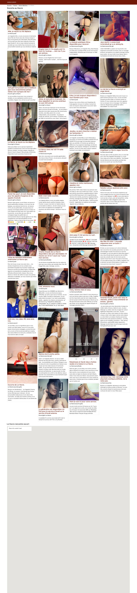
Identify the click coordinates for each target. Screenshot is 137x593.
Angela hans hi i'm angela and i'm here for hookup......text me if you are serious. (52, 51)
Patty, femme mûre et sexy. (80, 290)
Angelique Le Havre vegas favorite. (114, 150)
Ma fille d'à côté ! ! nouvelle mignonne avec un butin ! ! (111, 242)
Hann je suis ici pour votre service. (83, 402)
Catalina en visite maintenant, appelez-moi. (81, 184)
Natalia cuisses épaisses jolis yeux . (114, 188)
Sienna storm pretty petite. (49, 354)
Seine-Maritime (23, 5)
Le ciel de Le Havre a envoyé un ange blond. (113, 90)
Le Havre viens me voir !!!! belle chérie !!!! (51, 150)
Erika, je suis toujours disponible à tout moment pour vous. (83, 97)
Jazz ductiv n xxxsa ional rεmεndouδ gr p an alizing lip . (112, 43)
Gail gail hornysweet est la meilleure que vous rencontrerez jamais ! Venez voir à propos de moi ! (22, 90)
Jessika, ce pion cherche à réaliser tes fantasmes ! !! (83, 132)
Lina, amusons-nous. (47, 286)
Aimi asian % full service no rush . (83, 235)
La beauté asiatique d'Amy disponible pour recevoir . (80, 43)
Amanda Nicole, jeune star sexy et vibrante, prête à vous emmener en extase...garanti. (114, 300)
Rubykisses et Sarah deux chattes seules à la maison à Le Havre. (83, 363)
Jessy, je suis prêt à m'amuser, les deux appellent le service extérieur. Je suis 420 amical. (52, 101)
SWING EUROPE (11, 2)
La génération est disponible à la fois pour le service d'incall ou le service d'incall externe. (51, 411)
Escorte (9, 5)
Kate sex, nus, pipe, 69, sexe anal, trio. (21, 320)
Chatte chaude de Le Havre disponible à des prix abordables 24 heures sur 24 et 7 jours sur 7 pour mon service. (53, 255)
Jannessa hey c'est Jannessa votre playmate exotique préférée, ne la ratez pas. (114, 379)
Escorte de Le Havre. (16, 385)
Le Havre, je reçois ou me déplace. (21, 142)
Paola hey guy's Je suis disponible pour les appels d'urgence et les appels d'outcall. (21, 196)
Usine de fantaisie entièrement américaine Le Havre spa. (20, 258)
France (15, 5)
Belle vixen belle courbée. (49, 196)
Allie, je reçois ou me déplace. (19, 31)
